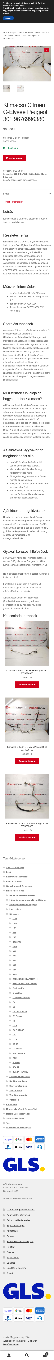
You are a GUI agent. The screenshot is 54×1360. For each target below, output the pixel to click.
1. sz (15, 918)
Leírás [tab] (6, 193)
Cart (41, 1353)
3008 (15, 946)
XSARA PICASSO (20, 1071)
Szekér (10, 1273)
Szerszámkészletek (15, 1118)
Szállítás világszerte (16, 1267)
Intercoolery (15, 909)
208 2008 (17, 941)
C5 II (15, 1039)
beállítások (9, 8)
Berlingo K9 (18, 988)
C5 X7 (15, 1044)
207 (14, 937)
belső (8, 872)
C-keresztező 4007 (21, 997)
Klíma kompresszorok (19, 1076)
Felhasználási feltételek (18, 1220)
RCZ (15, 1058)
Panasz (10, 1236)
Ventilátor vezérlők (18, 1095)
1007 (15, 923)
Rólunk (10, 1252)
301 (47, 32)
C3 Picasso (18, 1016)
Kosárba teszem (14, 158)
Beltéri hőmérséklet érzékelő (22, 895)
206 (14, 932)
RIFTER (16, 1062)
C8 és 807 (17, 1048)
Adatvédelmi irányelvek (18, 1214)
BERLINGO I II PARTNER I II (25, 979)
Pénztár (10, 1246)
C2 (14, 1002)
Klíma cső (39, 32)
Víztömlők (14, 1099)
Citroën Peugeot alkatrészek (21, 1209)
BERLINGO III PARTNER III (25, 983)
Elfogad (8, 18)
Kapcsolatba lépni (16, 1225)
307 (14, 960)
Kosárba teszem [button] (27, 684)
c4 (14, 1020)
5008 (15, 974)
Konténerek (11, 1104)
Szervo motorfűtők (18, 1085)
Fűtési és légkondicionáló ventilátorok (27, 899)
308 (14, 965)
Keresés (27, 1355)
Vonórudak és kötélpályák (18, 1127)
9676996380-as (30, 180)
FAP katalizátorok (14, 881)
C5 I (14, 1034)
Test (8, 1123)
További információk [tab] (13, 201)
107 (14, 927)
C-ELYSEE (22, 174)
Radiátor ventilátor (18, 1081)
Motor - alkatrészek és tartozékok (22, 1109)
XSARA (16, 1067)
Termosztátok (15, 1090)
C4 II (15, 1025)
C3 (14, 1006)
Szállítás (11, 1262)
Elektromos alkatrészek (17, 876)
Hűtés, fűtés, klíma (25, 32)
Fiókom (9, 1355)
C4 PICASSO (18, 1030)
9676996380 (16, 180)
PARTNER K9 (19, 1053)
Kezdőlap (10, 32)
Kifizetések (12, 1230)
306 (14, 955)
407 (14, 969)
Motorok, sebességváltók (18, 1113)
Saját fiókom (13, 1257)
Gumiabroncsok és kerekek (19, 886)
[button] (46, 50)
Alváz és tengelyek (15, 867)
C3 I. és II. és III (20, 1011)
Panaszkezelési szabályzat (20, 1241)
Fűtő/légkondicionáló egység (23, 904)
